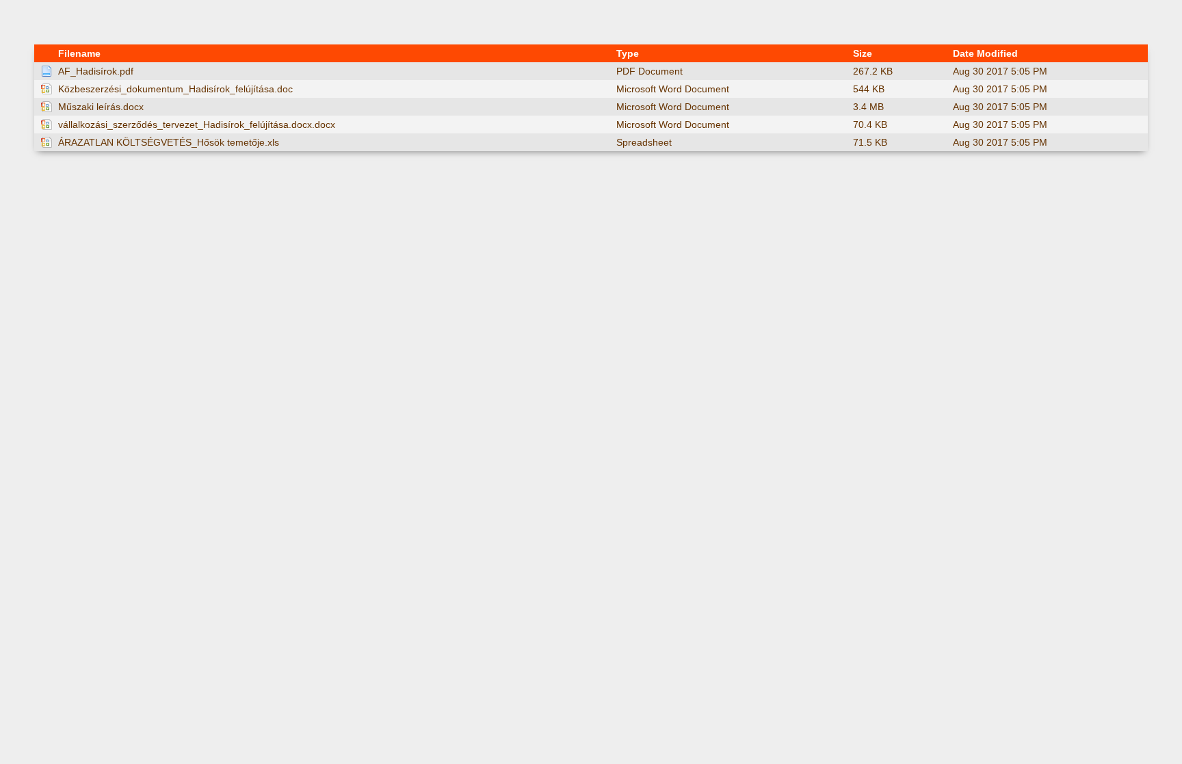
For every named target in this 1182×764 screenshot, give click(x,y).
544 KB (868, 88)
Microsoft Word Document (672, 88)
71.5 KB (870, 142)
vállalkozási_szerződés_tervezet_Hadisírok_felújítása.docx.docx (196, 124)
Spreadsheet (644, 142)
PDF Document (649, 71)
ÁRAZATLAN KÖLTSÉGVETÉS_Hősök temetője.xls (168, 142)
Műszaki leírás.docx (101, 106)
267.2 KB (873, 71)
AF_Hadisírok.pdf (95, 71)
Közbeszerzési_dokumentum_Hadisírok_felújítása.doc (175, 88)
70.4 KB (870, 124)
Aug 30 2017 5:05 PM (1000, 71)
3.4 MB (868, 106)
